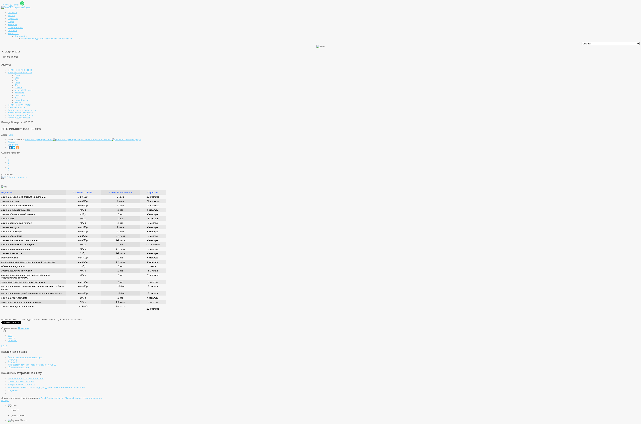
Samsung (19, 92)
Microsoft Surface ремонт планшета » (83, 398)
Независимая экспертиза (20, 112)
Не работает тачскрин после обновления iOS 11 (32, 365)
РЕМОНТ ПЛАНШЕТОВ (20, 72)
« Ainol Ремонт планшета (52, 398)
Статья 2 (12, 360)
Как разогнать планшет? (21, 384)
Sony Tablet (20, 95)
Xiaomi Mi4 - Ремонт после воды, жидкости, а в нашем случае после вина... (47, 387)
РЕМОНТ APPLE (16, 107)
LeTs (11, 135)
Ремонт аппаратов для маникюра (25, 357)
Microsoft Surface (23, 90)
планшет (12, 340)
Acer (17, 77)
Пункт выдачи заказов (19, 117)
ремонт (11, 338)
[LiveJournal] (21, 147)
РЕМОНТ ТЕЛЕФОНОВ (20, 70)
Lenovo (18, 87)
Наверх (5, 400)
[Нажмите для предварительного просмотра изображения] (14, 177)
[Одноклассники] (17, 147)
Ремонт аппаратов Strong (20, 115)
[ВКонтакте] (10, 147)
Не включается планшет (21, 381)
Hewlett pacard (22, 100)
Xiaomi (18, 102)
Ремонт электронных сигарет (22, 110)
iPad (17, 85)
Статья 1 (12, 362)
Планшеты (23, 328)
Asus (17, 75)
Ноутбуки (13, 390)
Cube (17, 82)
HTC (17, 97)
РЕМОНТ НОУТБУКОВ (19, 105)
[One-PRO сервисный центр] (16, 7)
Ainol (17, 80)
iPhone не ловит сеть (18, 367)
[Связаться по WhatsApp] (22, 5)
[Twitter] (13, 147)
